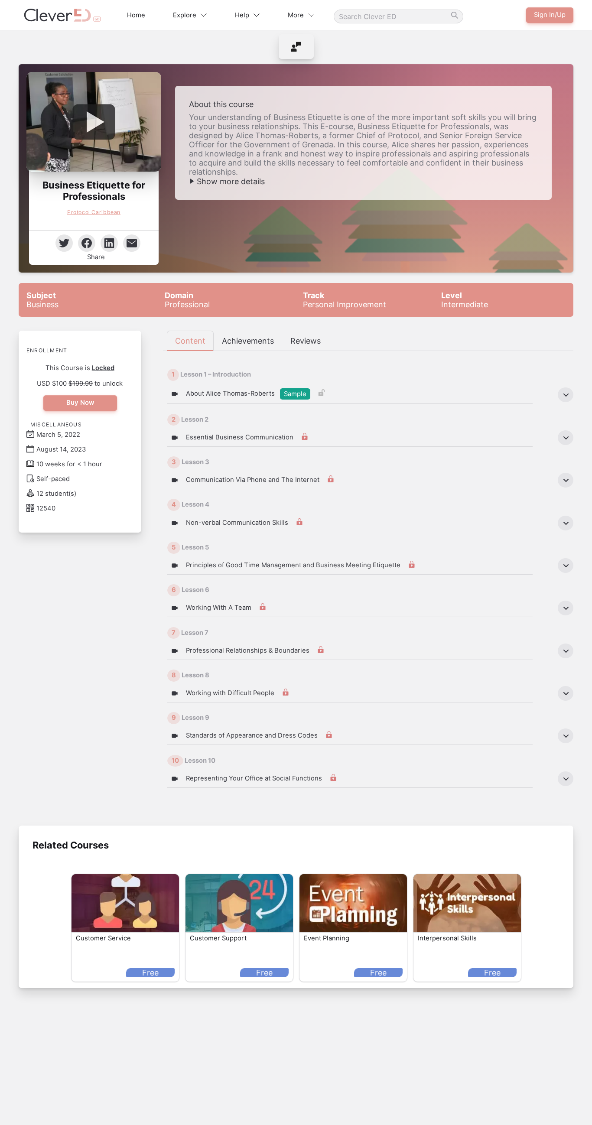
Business (42, 300)
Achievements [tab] (248, 340)
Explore (184, 15)
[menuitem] (296, 46)
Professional (187, 300)
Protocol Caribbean (93, 212)
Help (242, 15)
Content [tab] (190, 340)
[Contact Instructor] (296, 46)
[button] (93, 122)
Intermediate (464, 300)
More (296, 15)
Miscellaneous (56, 424)
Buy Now (80, 402)
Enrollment (46, 350)
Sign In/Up (550, 15)
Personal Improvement (344, 300)
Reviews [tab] (305, 340)
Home (136, 15)
